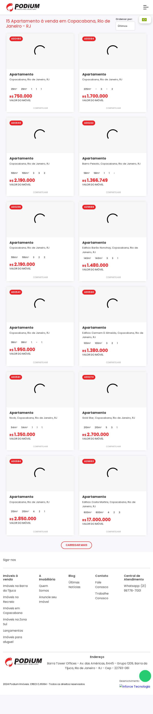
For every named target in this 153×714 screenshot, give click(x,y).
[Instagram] (21, 560)
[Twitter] (43, 560)
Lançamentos (13, 630)
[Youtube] (36, 560)
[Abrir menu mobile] (146, 7)
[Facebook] (29, 560)
